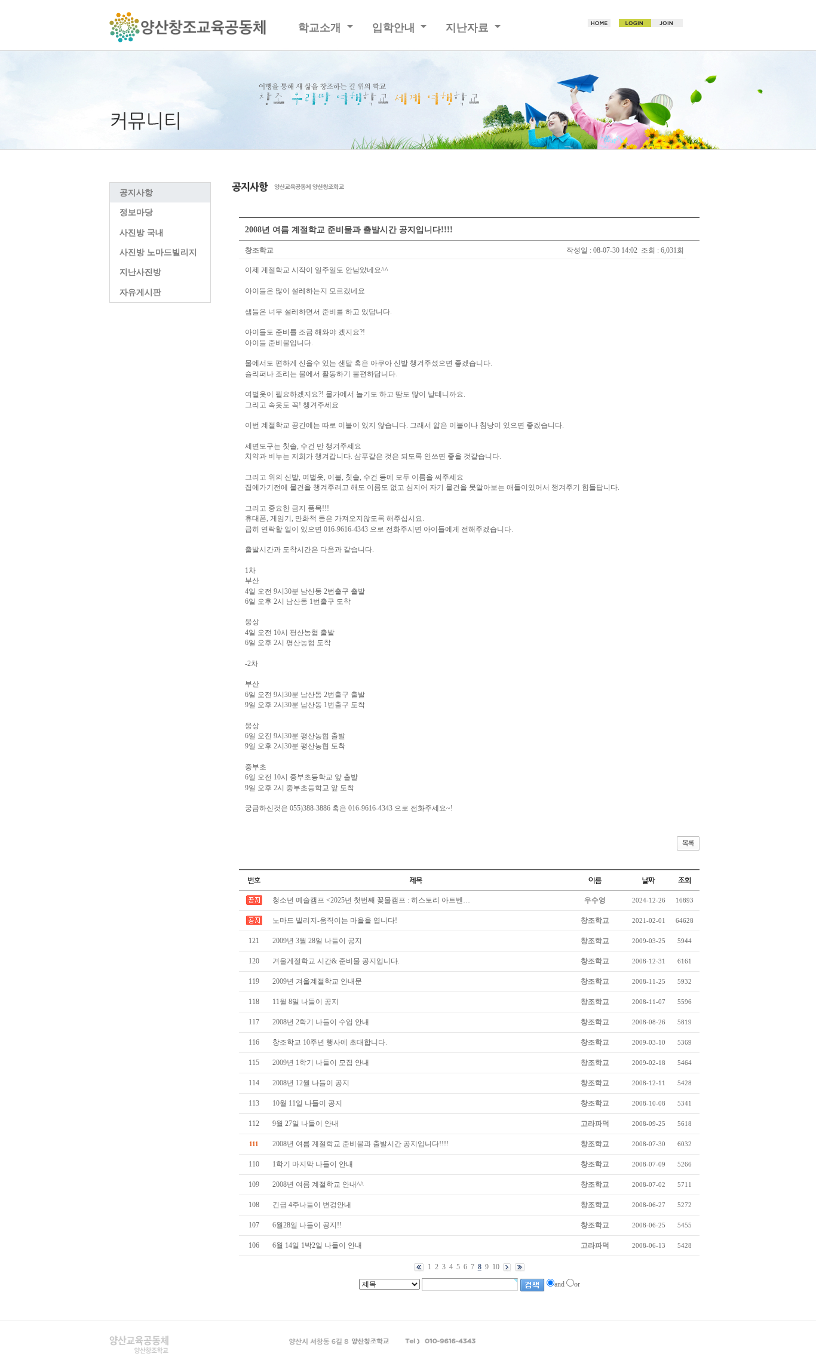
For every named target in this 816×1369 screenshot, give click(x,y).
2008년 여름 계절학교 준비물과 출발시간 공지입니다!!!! (360, 1144)
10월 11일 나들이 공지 (307, 1103)
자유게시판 (140, 292)
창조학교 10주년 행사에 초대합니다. (329, 1042)
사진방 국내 (141, 232)
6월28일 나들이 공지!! (307, 1225)
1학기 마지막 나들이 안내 (312, 1164)
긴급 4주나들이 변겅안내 (311, 1205)
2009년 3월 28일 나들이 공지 (317, 941)
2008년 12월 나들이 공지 (310, 1083)
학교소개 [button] (321, 27)
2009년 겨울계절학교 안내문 (317, 981)
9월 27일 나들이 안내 (305, 1123)
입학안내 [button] (395, 27)
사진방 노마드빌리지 (158, 252)
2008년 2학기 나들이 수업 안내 (320, 1022)
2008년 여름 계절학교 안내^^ (318, 1184)
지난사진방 (140, 272)
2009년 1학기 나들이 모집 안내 (320, 1062)
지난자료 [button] (469, 27)
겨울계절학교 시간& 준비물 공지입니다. (336, 961)
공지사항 (136, 192)
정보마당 (136, 212)
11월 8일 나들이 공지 (305, 1001)
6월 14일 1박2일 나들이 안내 (317, 1245)
